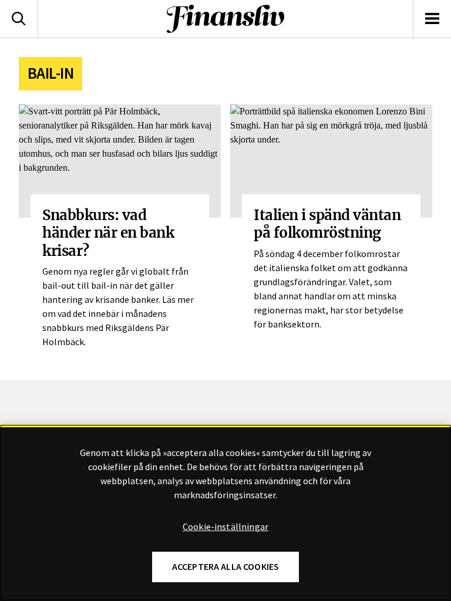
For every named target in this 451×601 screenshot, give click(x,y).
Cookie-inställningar (225, 527)
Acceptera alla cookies (226, 567)
